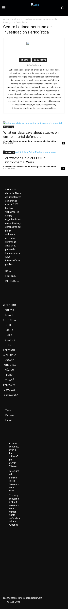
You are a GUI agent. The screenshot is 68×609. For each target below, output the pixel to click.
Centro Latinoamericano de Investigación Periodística (29, 141)
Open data (8, 127)
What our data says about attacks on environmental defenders (31, 135)
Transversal (9, 152)
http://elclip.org (34, 65)
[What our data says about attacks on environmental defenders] (34, 124)
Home (6, 19)
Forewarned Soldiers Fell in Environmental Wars (24, 160)
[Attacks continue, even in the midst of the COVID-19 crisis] (5, 443)
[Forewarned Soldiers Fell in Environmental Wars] (34, 152)
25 (63, 168)
